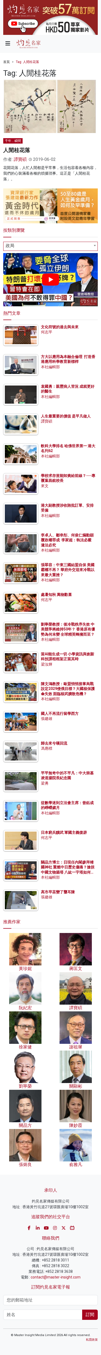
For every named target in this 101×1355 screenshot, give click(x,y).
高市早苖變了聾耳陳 (58, 892)
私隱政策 (92, 1339)
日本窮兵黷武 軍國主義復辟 (64, 832)
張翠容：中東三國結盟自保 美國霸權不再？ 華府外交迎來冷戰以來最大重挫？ (68, 570)
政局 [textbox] (10, 245)
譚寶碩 (20, 159)
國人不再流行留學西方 (60, 713)
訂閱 (90, 1314)
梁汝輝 (46, 664)
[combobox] (50, 246)
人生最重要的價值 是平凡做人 (66, 416)
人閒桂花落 (16, 150)
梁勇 (44, 783)
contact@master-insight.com (56, 1277)
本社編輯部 (50, 367)
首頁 (6, 62)
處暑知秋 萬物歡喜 (56, 594)
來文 (44, 486)
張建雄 (46, 718)
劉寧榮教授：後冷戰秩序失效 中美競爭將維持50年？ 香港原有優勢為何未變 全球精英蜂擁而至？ (68, 629)
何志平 (46, 332)
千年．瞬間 (13, 141)
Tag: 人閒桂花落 (27, 62)
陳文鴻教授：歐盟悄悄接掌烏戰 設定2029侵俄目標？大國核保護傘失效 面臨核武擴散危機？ (68, 689)
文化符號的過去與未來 (60, 327)
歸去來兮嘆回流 (54, 743)
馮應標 (46, 748)
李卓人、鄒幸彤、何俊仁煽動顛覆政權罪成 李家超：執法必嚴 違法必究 (67, 540)
